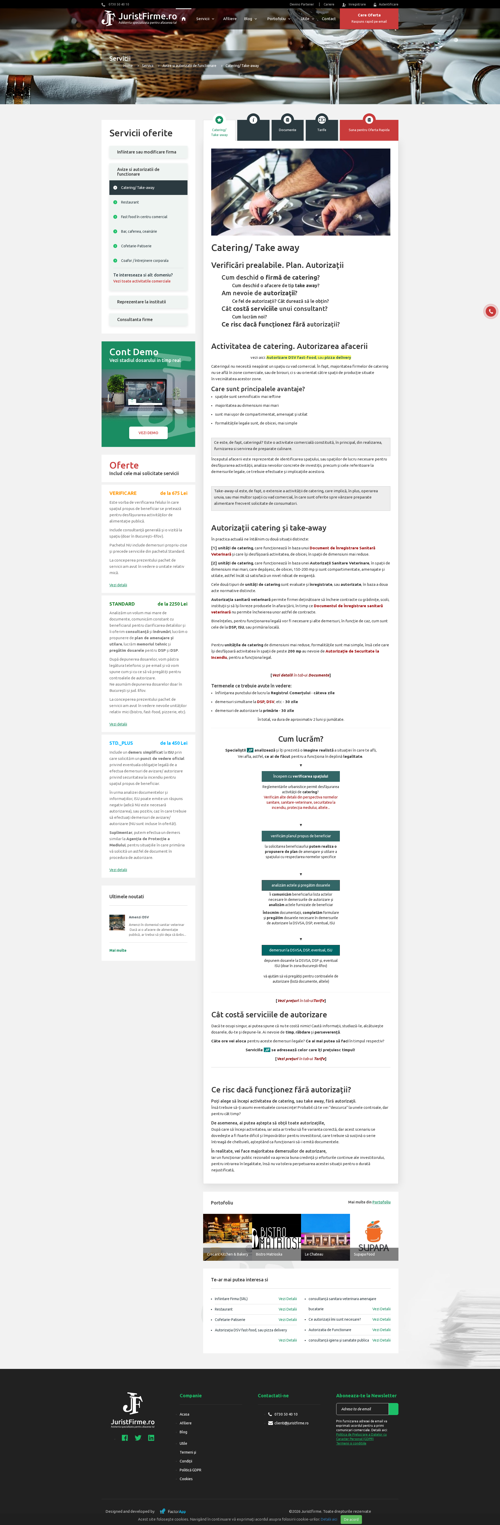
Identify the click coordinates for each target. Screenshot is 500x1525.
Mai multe (118, 950)
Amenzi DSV (139, 917)
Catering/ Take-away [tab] (219, 132)
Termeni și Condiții (188, 1456)
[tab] (148, 152)
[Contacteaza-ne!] (491, 311)
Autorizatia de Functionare (350, 1330)
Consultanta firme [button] (135, 319)
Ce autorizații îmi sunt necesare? (350, 1319)
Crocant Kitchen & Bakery (227, 1254)
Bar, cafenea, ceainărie (139, 231)
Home (128, 66)
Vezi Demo (148, 433)
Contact (329, 18)
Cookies (186, 1479)
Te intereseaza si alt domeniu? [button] (143, 278)
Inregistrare (357, 4)
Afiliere (230, 18)
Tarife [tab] (321, 130)
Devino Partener (302, 4)
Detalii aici (329, 1519)
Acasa (184, 1414)
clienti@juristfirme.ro (291, 1423)
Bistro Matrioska (269, 1254)
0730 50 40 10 (118, 4)
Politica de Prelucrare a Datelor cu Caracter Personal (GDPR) (361, 1437)
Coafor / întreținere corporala (144, 261)
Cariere (329, 4)
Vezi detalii (118, 585)
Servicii (202, 18)
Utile (305, 18)
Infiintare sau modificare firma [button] (146, 152)
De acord (351, 1519)
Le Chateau (314, 1254)
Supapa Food (364, 1254)
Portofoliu (276, 18)
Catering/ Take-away (137, 188)
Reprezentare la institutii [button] (141, 301)
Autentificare (388, 4)
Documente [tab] (287, 130)
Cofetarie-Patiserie (136, 246)
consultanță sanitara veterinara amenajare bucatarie (350, 1304)
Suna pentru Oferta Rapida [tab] (369, 130)
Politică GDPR (190, 1470)
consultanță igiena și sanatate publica (350, 1340)
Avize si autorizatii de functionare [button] (138, 171)
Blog (248, 18)
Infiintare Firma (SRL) (256, 1299)
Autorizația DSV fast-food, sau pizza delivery (256, 1331)
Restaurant (130, 202)
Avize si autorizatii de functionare (189, 66)
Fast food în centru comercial (144, 217)
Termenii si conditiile (351, 1443)
